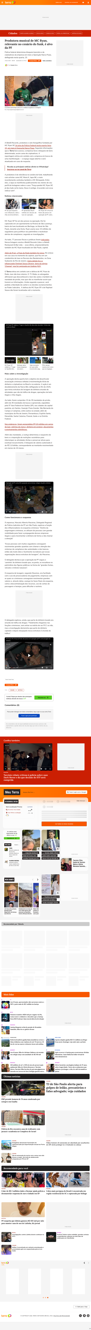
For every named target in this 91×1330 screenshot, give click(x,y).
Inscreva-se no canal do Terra (19, 169)
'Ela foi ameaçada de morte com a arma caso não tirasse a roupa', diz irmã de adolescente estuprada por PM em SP (28, 1157)
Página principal (10, 2)
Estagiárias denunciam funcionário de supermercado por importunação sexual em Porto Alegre (28, 1144)
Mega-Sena (58, 1037)
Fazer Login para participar (29, 716)
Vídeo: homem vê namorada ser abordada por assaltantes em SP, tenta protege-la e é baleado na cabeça (67, 1144)
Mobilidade (13, 1037)
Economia (57, 1050)
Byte (11, 1012)
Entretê (12, 1050)
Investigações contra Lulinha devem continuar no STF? (28, 1235)
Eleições (6, 772)
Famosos (12, 1025)
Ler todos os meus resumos (64, 824)
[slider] (29, 665)
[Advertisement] (59, 1158)
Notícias (20, 690)
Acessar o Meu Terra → (29, 792)
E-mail (83, 2)
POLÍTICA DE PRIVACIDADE (62, 1316)
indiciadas (45, 239)
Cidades (12, 690)
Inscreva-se (10, 838)
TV (10, 999)
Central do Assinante (71, 2)
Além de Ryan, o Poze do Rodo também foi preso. (25, 253)
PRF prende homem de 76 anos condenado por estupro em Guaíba (20, 1100)
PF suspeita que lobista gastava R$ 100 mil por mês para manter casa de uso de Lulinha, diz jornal (22, 1222)
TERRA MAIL (59, 2)
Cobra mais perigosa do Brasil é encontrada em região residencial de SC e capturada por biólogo (66, 1192)
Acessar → (16, 844)
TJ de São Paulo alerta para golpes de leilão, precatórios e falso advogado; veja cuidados (66, 1087)
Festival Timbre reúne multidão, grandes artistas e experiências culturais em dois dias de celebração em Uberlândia (73, 1236)
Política (3, 1218)
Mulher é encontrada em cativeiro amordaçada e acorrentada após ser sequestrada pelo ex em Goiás (28, 1249)
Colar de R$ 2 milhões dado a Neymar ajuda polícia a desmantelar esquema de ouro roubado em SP (23, 1192)
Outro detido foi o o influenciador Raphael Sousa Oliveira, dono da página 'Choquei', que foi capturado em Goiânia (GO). (26, 263)
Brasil (14, 1232)
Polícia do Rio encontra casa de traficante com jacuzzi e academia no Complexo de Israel (20, 1130)
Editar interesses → (82, 801)
